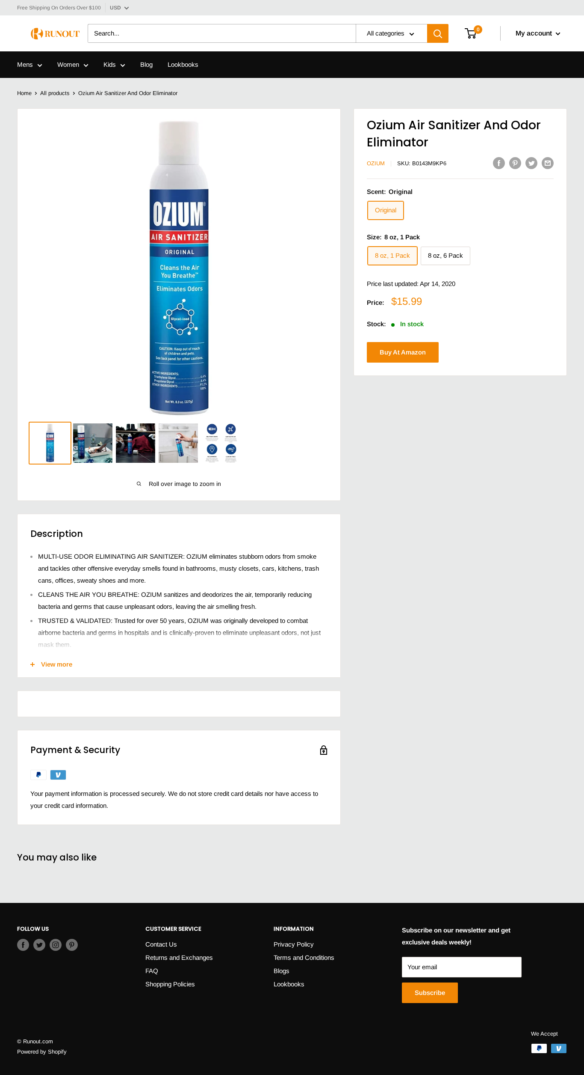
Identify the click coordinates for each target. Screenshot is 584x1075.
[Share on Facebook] (499, 163)
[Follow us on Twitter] (39, 944)
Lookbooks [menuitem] (183, 64)
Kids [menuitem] (109, 64)
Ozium (376, 163)
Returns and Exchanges (179, 957)
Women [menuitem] (68, 64)
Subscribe (430, 992)
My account (535, 33)
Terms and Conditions (304, 957)
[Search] (437, 33)
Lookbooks (289, 984)
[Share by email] (548, 163)
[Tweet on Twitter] (531, 163)
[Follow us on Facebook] (23, 944)
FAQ (151, 970)
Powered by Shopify (42, 1051)
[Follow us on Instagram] (56, 944)
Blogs (281, 970)
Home (24, 93)
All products (55, 93)
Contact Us (161, 944)
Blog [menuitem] (146, 64)
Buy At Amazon (403, 352)
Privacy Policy (294, 944)
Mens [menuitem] (25, 64)
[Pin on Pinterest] (515, 163)
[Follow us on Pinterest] (72, 944)
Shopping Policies (170, 984)
